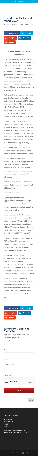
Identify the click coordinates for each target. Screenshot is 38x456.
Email (9, 365)
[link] (12, 33)
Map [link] (5, 426)
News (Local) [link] (29, 24)
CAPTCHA (7, 375)
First (5, 350)
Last (5, 359)
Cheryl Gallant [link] (10, 24)
